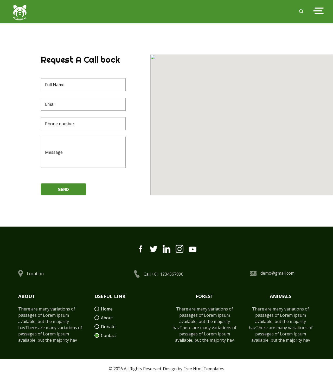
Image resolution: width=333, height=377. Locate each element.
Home (107, 309)
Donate (108, 326)
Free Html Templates (203, 369)
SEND (63, 189)
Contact (108, 335)
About (107, 318)
